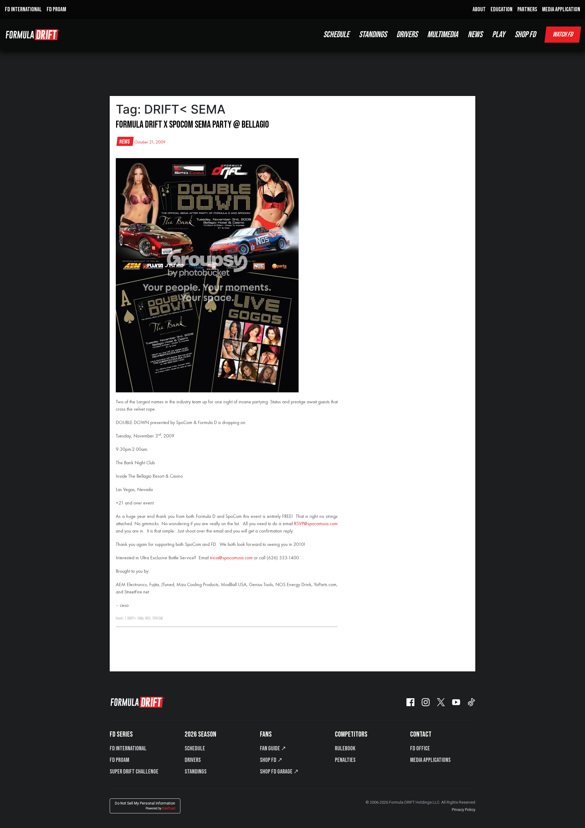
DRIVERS (406, 35)
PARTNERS (527, 9)
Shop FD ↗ (271, 760)
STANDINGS (373, 35)
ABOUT (479, 9)
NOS (148, 618)
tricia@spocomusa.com (231, 558)
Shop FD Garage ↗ (279, 771)
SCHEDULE (336, 35)
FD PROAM (56, 9)
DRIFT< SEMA (135, 618)
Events (119, 618)
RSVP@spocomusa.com (316, 524)
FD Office (420, 748)
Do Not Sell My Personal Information (145, 805)
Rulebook (345, 748)
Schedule (195, 748)
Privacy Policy (463, 809)
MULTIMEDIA (442, 35)
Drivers (193, 760)
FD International (128, 748)
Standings (196, 771)
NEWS (475, 35)
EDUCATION (501, 9)
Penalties (345, 760)
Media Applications (430, 760)
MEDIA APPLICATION (561, 9)
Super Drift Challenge (134, 771)
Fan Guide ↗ (273, 748)
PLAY (498, 35)
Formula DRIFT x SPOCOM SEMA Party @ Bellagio (192, 125)
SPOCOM (157, 618)
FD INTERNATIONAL (23, 9)
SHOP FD (525, 35)
